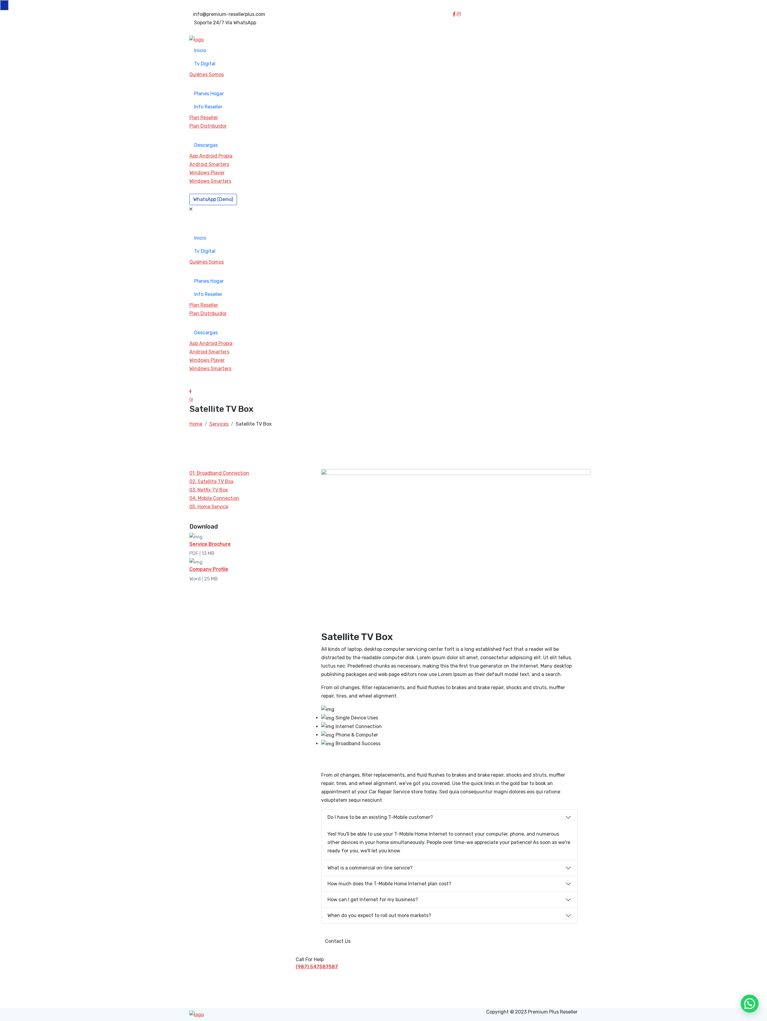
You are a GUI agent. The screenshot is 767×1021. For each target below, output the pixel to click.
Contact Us (338, 941)
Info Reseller (208, 107)
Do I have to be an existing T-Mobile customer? (380, 817)
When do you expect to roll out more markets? (379, 915)
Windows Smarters (210, 181)
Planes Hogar (209, 93)
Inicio (200, 50)
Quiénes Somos (206, 74)
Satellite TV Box (211, 481)
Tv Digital (204, 63)
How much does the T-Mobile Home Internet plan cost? (389, 884)
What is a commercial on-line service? (370, 868)
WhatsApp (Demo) (213, 199)
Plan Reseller (203, 117)
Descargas (206, 145)
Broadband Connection (219, 473)
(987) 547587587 (317, 966)
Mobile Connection (214, 498)
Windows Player (207, 173)
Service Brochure (210, 544)
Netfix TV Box (208, 490)
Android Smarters (209, 164)
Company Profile (208, 569)
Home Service (208, 506)
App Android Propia (210, 156)
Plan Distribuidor (208, 126)
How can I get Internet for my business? (372, 899)
